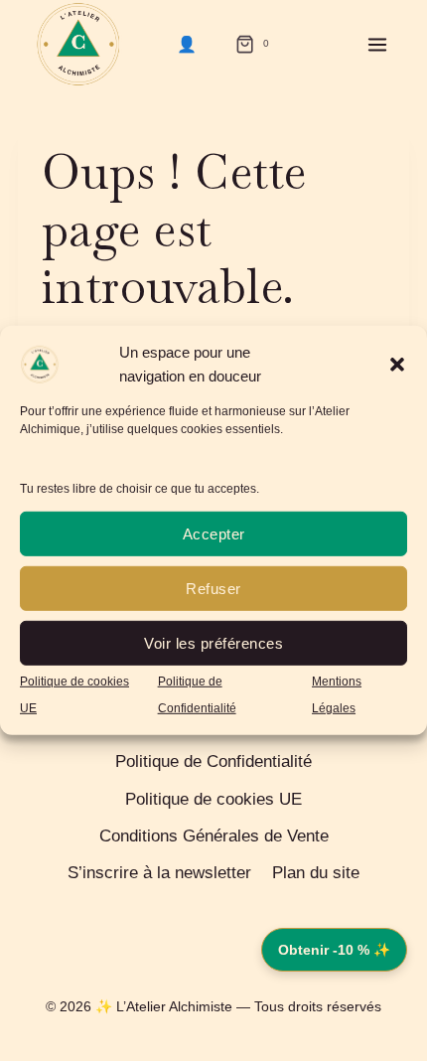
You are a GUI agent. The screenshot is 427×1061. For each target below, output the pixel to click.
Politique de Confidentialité (213, 761)
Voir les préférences (213, 642)
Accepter (214, 533)
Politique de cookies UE (213, 799)
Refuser (213, 587)
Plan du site (315, 872)
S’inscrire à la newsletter (159, 872)
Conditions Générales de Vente (214, 836)
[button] (397, 365)
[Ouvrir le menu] (376, 44)
